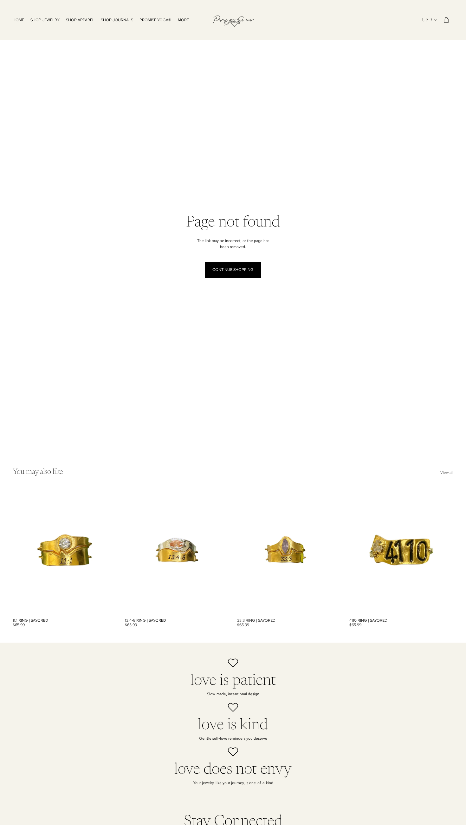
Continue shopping (233, 269)
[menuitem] (183, 20)
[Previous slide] (22, 550)
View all (446, 472)
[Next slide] (107, 550)
